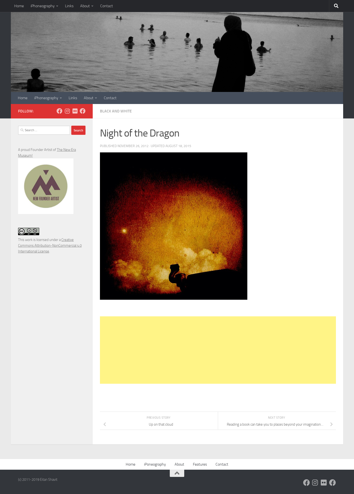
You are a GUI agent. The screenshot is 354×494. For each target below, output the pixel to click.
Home (19, 6)
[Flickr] (75, 111)
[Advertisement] (218, 350)
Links (69, 6)
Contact (106, 6)
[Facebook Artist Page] (82, 111)
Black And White (116, 111)
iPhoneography (43, 6)
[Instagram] (67, 111)
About (85, 6)
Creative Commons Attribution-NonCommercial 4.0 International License (50, 246)
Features (200, 464)
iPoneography (155, 464)
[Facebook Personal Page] (59, 111)
